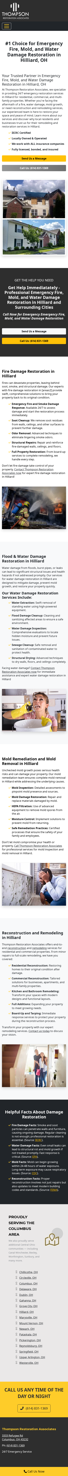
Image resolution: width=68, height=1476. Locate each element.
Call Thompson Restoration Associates (38, 846)
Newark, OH (26, 1329)
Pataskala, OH (28, 1334)
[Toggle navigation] (6, 26)
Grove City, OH (28, 1306)
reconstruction (16, 948)
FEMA (53, 1190)
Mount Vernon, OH (31, 1323)
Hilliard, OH (26, 1312)
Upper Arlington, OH (32, 1357)
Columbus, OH (28, 1283)
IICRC (38, 1140)
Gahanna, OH (27, 1300)
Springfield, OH (28, 1351)
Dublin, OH (26, 1295)
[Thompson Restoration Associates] (15, 10)
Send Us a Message (34, 158)
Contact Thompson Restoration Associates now (28, 669)
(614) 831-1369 (36, 1408)
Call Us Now (35, 1471)
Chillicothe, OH (28, 1272)
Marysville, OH (28, 1317)
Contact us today (39, 1031)
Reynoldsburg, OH (30, 1346)
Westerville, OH (28, 1363)
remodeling (39, 948)
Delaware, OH (28, 1289)
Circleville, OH (27, 1278)
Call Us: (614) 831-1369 (34, 168)
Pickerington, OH (30, 1340)
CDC (34, 1173)
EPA (34, 1157)
